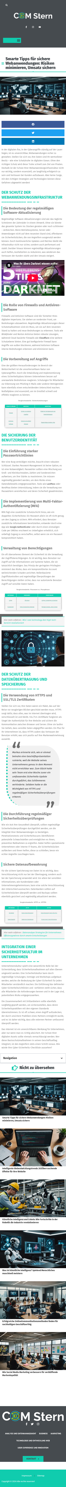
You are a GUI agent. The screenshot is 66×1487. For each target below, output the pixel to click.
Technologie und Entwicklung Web (33, 1440)
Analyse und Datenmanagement (20, 1433)
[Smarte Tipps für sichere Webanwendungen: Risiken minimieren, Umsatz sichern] (33, 1096)
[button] (6, 5)
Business (43, 1433)
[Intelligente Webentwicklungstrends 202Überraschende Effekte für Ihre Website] (33, 1147)
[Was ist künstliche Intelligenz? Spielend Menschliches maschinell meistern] (33, 1249)
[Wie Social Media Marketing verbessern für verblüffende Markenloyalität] (33, 1351)
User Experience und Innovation (33, 1448)
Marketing (56, 1433)
